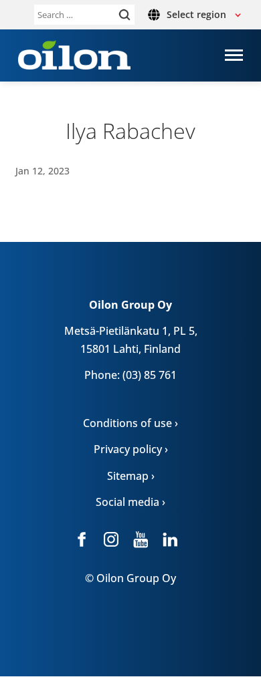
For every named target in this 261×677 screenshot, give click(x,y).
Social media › (130, 502)
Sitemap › (131, 475)
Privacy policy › (131, 449)
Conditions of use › (130, 423)
